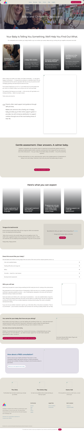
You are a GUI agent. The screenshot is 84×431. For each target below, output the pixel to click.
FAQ (31, 408)
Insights (32, 412)
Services (32, 405)
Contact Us (69, 405)
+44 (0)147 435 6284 (70, 407)
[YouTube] (68, 410)
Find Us (32, 410)
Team (31, 407)
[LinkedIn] (71, 410)
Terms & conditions (52, 405)
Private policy (51, 407)
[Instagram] (69, 410)
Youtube (76, 231)
